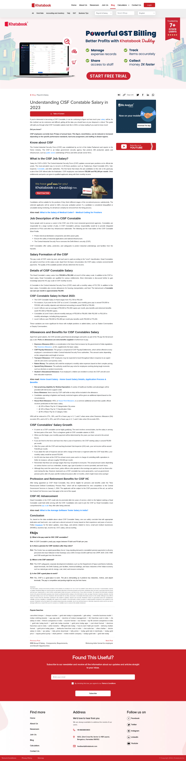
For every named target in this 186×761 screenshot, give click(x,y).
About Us (83, 5)
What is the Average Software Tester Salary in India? (64, 510)
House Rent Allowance (66, 401)
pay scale (45, 505)
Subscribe (93, 693)
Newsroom (94, 5)
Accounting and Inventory (55, 13)
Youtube (134, 743)
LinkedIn (134, 737)
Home (74, 5)
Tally (68, 13)
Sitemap (41, 758)
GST (74, 13)
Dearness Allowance (44, 347)
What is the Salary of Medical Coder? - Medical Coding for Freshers (71, 212)
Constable (40, 169)
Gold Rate (39, 13)
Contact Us (136, 5)
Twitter (134, 724)
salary (103, 119)
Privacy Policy (27, 758)
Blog (113, 5)
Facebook (135, 718)
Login (149, 5)
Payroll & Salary (102, 13)
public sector (50, 153)
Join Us (105, 5)
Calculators (122, 5)
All (33, 13)
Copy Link (127, 94)
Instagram (135, 731)
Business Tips (83, 13)
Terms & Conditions (9, 758)
